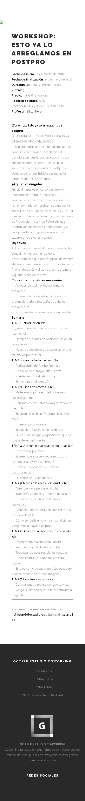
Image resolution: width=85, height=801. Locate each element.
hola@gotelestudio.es (28, 614)
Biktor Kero (34, 111)
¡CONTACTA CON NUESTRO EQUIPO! (42, 694)
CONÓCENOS (42, 686)
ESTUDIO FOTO (42, 678)
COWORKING (42, 670)
